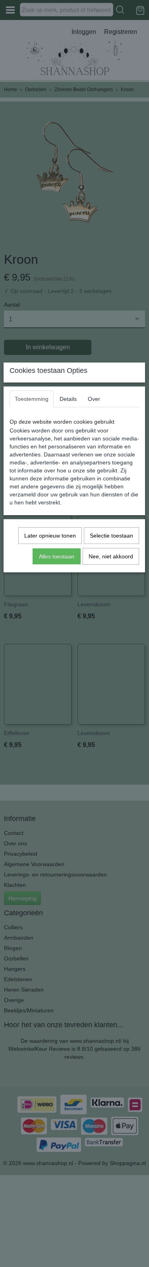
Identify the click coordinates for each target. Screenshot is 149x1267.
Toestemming (31, 399)
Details (68, 399)
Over (94, 399)
